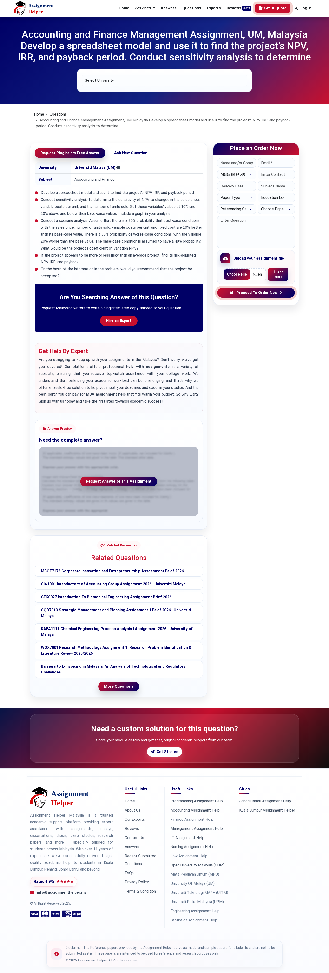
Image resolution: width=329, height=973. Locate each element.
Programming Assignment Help (197, 801)
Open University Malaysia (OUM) (197, 865)
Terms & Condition (140, 891)
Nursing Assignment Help (192, 847)
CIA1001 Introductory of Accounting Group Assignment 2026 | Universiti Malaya (113, 584)
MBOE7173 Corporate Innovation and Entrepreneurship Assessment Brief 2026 (112, 571)
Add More (279, 274)
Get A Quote (275, 8)
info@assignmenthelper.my (61, 892)
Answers (169, 8)
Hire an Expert (119, 320)
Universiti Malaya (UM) (94, 167)
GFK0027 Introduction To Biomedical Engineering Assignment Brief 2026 (106, 597)
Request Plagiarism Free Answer (70, 153)
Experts (214, 8)
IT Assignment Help (187, 837)
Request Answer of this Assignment (118, 481)
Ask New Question (130, 153)
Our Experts (135, 819)
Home (124, 8)
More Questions (118, 686)
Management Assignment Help (197, 828)
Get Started (167, 751)
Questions (191, 8)
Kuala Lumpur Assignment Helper (267, 810)
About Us (132, 810)
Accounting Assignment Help (195, 810)
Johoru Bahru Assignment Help (265, 801)
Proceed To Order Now (257, 292)
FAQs (129, 873)
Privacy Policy (137, 882)
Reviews (234, 8)
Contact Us (134, 837)
